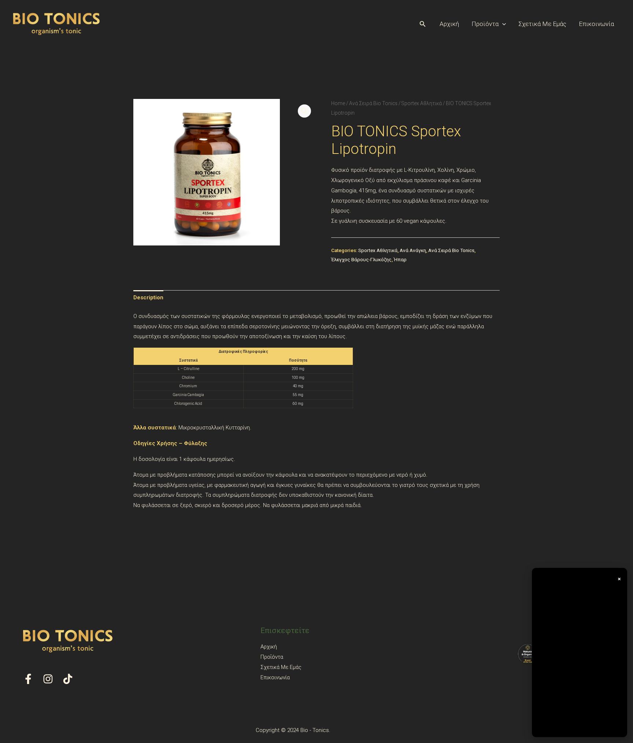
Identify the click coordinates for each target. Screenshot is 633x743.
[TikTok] (68, 679)
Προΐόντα (271, 657)
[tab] (148, 298)
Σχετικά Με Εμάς (542, 23)
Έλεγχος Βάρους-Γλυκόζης (361, 259)
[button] (422, 24)
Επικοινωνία (596, 23)
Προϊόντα (485, 23)
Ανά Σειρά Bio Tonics (373, 103)
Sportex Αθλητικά (421, 103)
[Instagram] (48, 679)
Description (148, 297)
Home (338, 103)
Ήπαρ (400, 259)
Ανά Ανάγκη (413, 250)
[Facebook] (28, 679)
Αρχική (449, 23)
